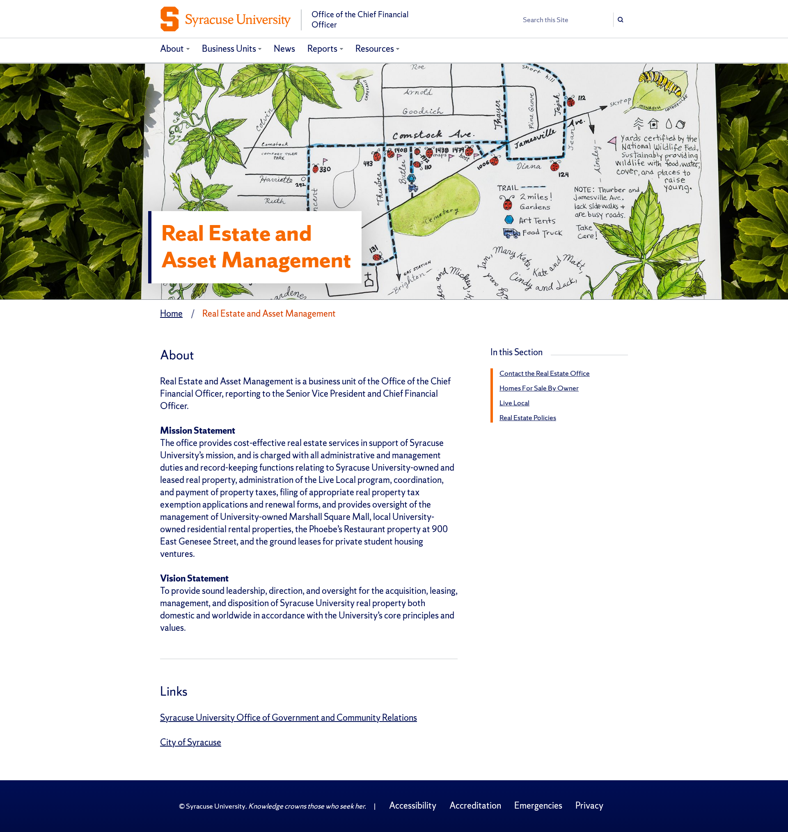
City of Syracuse (190, 742)
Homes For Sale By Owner (539, 388)
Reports (322, 49)
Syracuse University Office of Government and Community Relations (288, 718)
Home (171, 313)
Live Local (514, 402)
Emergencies (538, 805)
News (284, 49)
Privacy (589, 805)
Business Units (229, 49)
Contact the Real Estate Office (544, 373)
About (172, 49)
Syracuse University (215, 806)
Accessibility (412, 805)
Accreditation (475, 805)
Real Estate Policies (527, 417)
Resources (374, 49)
